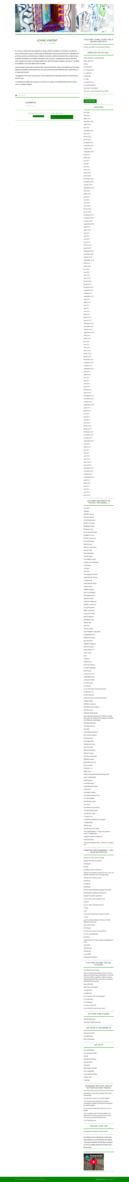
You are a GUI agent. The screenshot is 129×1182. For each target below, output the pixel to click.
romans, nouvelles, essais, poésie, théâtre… (97, 47)
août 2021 (87, 154)
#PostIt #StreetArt (89, 1019)
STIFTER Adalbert (89, 798)
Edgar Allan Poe (89, 61)
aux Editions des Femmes (91, 970)
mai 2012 (86, 489)
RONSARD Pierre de (90, 762)
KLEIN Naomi (87, 671)
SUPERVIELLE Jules (90, 801)
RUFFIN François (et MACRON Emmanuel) (96, 774)
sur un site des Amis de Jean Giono (94, 1008)
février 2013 (87, 462)
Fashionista (100, 1179)
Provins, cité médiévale (91, 934)
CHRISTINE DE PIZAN (90, 583)
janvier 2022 (87, 139)
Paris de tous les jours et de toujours (95, 931)
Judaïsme (87, 659)
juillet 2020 (87, 194)
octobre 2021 (88, 148)
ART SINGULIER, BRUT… (91, 1053)
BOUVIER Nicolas (89, 541)
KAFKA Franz (88, 662)
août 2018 (87, 263)
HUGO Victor (88, 653)
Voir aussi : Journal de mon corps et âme (96, 91)
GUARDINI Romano (89, 634)
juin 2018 (86, 269)
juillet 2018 (87, 266)
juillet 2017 (87, 302)
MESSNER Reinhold (90, 723)
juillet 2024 (87, 124)
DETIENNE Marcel (89, 595)
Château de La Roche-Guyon (92, 878)
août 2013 (87, 444)
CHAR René (87, 565)
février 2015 (87, 390)
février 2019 (87, 245)
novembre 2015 (89, 362)
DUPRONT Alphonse (90, 601)
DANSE (86, 1056)
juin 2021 (86, 161)
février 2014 (87, 426)
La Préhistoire (88, 67)
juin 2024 (86, 127)
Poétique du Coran (89, 744)
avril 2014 (87, 420)
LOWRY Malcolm (89, 695)
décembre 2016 (89, 323)
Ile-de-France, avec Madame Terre (94, 899)
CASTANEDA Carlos (90, 559)
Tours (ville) (87, 954)
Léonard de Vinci (89, 82)
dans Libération (88, 984)
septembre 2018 (89, 260)
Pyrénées (87, 937)
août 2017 (87, 299)
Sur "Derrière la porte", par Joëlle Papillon (97, 1098)
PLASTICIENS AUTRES (90, 1074)
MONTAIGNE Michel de (91, 732)
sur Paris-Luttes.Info (90, 1005)
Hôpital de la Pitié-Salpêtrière (93, 896)
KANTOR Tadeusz (89, 665)
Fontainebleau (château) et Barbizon (95, 893)
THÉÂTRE (87, 1080)
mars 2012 (87, 495)
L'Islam (86, 64)
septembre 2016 (89, 332)
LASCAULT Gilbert (89, 680)
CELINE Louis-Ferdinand (91, 562)
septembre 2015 (89, 368)
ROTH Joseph (88, 765)
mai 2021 (86, 164)
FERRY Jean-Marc (89, 610)
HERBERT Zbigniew (90, 644)
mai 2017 (86, 308)
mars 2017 (87, 314)
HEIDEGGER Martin (89, 638)
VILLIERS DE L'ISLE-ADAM (91, 828)
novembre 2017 (89, 290)
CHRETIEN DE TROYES (91, 577)
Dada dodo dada (38, 116)
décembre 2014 (89, 396)
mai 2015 (86, 380)
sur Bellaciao (88, 993)
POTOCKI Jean (88, 747)
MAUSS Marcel (88, 710)
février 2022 (87, 136)
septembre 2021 (89, 151)
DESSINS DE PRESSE (90, 1059)
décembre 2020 (89, 179)
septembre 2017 (89, 296)
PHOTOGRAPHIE (89, 1071)
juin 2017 (86, 305)
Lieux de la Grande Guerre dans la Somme (96, 914)
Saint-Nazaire (88, 948)
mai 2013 (86, 453)
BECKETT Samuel (89, 523)
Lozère (86, 917)
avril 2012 (87, 492)
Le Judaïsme (88, 73)
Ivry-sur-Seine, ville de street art (94, 905)
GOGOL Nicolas (88, 628)
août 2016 (87, 335)
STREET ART (88, 1077)
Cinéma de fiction (89, 1033)
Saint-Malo (87, 945)
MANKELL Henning (89, 704)
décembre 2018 (89, 251)
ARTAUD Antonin (89, 517)
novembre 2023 (89, 130)
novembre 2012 (89, 471)
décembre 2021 (89, 142)
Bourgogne (87, 864)
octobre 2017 (88, 293)
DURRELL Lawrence (90, 604)
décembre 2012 (89, 468)
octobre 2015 (88, 365)
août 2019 (87, 227)
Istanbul (86, 902)
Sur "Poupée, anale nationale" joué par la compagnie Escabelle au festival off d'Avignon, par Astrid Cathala (98, 1103)
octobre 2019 (88, 221)
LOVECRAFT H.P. (89, 692)
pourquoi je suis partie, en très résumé (96, 1131)
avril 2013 (87, 456)
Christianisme (88, 580)
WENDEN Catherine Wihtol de (93, 836)
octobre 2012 (88, 474)
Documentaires (88, 1036)
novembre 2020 (89, 182)
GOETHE (86, 625)
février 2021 (87, 173)
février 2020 (87, 209)
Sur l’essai (87, 804)
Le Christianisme (89, 70)
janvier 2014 (87, 429)
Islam (85, 656)
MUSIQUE (87, 1065)
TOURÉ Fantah (88, 822)
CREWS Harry (88, 586)
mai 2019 (86, 236)
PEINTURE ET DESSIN (90, 1068)
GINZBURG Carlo (89, 619)
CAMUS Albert (88, 556)
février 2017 (87, 317)
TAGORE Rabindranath (91, 810)
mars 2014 (87, 423)
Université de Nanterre (91, 957)
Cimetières (87, 884)
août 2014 (87, 408)
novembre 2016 (89, 326)
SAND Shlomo (88, 780)
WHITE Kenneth (89, 839)
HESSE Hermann (89, 647)
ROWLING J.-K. (88, 768)
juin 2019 (86, 233)
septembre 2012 (89, 477)
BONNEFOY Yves (89, 535)
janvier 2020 (87, 212)
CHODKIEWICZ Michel (90, 574)
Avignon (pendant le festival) (93, 860)
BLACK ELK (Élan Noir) (90, 532)
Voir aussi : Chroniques (91, 88)
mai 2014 (86, 417)
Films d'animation (89, 1039)
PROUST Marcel (89, 753)
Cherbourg (87, 881)
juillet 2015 (87, 374)
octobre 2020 (88, 185)
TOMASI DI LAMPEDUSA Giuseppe (94, 819)
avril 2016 (87, 347)
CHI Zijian (86, 568)
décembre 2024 (89, 121)
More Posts (31, 105)
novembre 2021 (89, 145)
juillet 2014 (87, 411)
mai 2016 (86, 344)
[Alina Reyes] (64, 18)
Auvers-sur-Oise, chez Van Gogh (94, 857)
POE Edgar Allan (89, 741)
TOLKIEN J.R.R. (88, 816)
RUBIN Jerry (87, 771)
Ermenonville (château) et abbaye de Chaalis (97, 890)
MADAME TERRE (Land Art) (92, 1022)
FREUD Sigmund (89, 616)
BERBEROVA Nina (89, 526)
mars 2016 (87, 350)
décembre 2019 (89, 215)
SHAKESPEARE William (91, 786)
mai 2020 (86, 200)
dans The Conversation (91, 987)
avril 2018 (87, 275)
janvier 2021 (87, 176)
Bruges (86, 867)
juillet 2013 (87, 447)
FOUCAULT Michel (89, 613)
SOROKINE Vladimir (90, 792)
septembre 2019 (89, 224)
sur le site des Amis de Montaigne (94, 996)
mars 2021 (87, 170)
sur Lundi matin (88, 999)
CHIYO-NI (86, 571)
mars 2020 (87, 206)
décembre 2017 (89, 287)
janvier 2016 (87, 356)
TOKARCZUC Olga (89, 813)
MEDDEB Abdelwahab (91, 713)
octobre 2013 (88, 438)
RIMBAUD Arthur (89, 759)
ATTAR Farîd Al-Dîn (89, 520)
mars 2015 (87, 387)
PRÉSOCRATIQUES (89, 750)
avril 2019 (87, 239)
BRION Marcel (88, 544)
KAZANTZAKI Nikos (90, 668)
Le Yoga (86, 79)
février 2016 (87, 353)
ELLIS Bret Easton (89, 607)
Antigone (86, 511)
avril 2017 (87, 311)
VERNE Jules (88, 825)
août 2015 (87, 371)
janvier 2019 (87, 248)
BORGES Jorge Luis (90, 538)
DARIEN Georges (89, 589)
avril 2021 (87, 167)
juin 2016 (86, 341)
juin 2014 (86, 414)
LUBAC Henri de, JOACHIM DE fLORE (95, 698)
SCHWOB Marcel (89, 783)
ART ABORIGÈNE (89, 1050)
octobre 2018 (88, 257)
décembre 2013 (89, 432)
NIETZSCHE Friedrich (90, 735)
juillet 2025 (87, 118)
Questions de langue (90, 756)
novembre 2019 (89, 218)
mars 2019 (87, 242)
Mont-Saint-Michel (89, 925)
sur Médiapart (88, 1002)
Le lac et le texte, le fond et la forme (95, 689)
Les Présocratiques (90, 85)
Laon (85, 911)
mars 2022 (87, 133)
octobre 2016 (88, 329)
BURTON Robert (89, 553)
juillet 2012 (87, 483)
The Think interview (90, 1120)
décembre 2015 (89, 359)
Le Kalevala (87, 76)
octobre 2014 (88, 402)
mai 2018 (86, 272)
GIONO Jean (87, 622)
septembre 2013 (89, 441)
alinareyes (52, 43)
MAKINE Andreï (88, 701)
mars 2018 (87, 278)
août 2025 (87, 115)
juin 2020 (86, 197)
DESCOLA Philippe (89, 592)
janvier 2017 (87, 320)
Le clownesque (88, 683)
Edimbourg (87, 887)
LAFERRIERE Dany (89, 677)
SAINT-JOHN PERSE (90, 777)
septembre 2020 (89, 188)
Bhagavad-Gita (88, 529)
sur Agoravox (88, 990)
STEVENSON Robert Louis (92, 795)
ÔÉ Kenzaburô (88, 738)
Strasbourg (87, 951)
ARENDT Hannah (89, 514)
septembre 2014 (89, 405)
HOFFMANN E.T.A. (89, 650)
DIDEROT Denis (89, 598)
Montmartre (87, 928)
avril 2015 (87, 383)
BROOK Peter (88, 550)
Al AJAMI (86, 508)
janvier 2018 (87, 284)
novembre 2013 (89, 435)
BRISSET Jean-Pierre (90, 547)
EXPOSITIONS (88, 1062)
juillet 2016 (87, 338)
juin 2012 (86, 486)
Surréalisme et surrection (91, 807)
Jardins (86, 908)
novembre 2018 (89, 254)
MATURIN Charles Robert (91, 707)
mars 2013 (87, 459)
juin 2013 (86, 450)
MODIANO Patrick (89, 726)
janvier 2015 (87, 393)
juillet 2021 (87, 157)
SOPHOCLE (87, 789)
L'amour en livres (89, 674)
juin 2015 (86, 377)
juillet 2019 (87, 230)
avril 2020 (87, 203)
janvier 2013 (87, 465)
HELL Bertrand (88, 641)
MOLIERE (86, 729)
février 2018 (87, 281)
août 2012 (87, 480)
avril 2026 (87, 112)
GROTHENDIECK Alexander (92, 631)
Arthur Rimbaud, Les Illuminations (94, 58)
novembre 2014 (89, 399)
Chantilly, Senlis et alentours (93, 870)
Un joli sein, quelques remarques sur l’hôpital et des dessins (62, 117)
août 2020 (87, 191)
